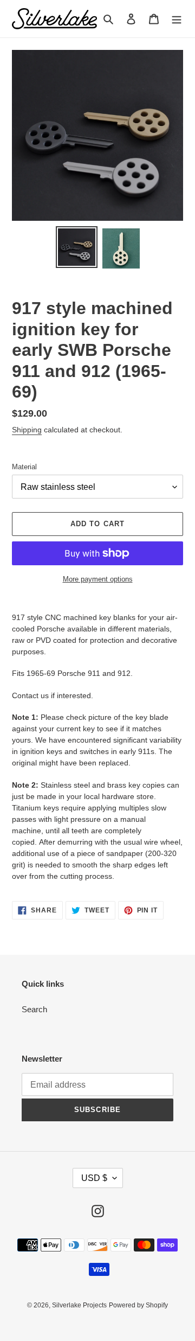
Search (34, 1009)
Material (24, 467)
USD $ (94, 1178)
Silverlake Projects (79, 1305)
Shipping (27, 429)
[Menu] (176, 18)
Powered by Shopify (138, 1305)
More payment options (98, 579)
